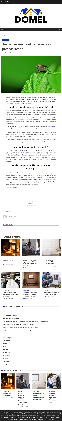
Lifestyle (5, 349)
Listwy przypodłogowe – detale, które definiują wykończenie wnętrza (31, 280)
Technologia (6, 355)
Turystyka (5, 358)
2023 (11, 187)
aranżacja (15, 187)
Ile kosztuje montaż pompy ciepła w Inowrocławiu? (51, 280)
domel (3, 52)
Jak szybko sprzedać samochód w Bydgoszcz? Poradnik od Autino (22, 327)
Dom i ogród (6, 290)
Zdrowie (5, 364)
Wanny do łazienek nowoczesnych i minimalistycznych (51, 247)
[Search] (59, 29)
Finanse (5, 343)
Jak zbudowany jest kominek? (10, 247)
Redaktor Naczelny (47, 266)
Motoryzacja (6, 352)
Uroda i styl (6, 361)
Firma (4, 346)
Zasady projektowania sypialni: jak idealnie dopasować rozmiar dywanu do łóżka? (31, 247)
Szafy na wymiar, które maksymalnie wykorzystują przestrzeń (10, 280)
